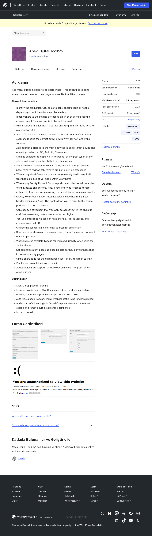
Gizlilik (15, 500)
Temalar (42, 491)
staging (135, 138)
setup (136, 132)
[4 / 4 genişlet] (91, 365)
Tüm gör (135, 172)
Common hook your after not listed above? (35, 425)
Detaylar (19, 69)
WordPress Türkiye (48, 517)
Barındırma (17, 496)
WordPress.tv (72, 500)
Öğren (67, 486)
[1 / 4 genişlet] (34, 333)
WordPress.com (126, 486)
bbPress (122, 496)
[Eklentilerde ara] (43, 33)
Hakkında (16, 486)
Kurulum (60, 69)
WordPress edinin (136, 5)
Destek (136, 69)
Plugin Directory (20, 15)
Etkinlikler (95, 491)
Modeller (42, 500)
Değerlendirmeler (40, 69)
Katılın (93, 486)
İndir (135, 53)
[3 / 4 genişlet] (91, 333)
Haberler (16, 491)
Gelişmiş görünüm (111, 146)
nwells (32, 56)
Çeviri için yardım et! (97, 23)
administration (132, 126)
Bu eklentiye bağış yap (114, 231)
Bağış (94, 496)
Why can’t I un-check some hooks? (31, 416)
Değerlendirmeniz (111, 172)
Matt (120, 491)
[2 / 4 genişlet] (62, 333)
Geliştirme (77, 69)
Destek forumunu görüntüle (116, 201)
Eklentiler (42, 496)
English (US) (134, 119)
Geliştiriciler (70, 496)
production (127, 132)
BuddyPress (124, 500)
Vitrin (40, 486)
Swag (95, 500)
